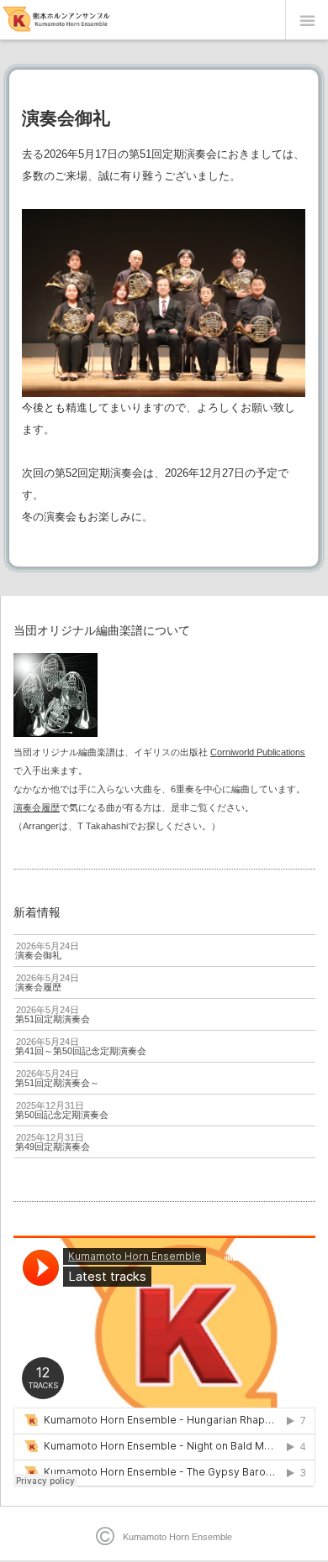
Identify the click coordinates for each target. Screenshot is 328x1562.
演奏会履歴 (36, 807)
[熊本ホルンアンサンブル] (57, 20)
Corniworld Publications (257, 752)
